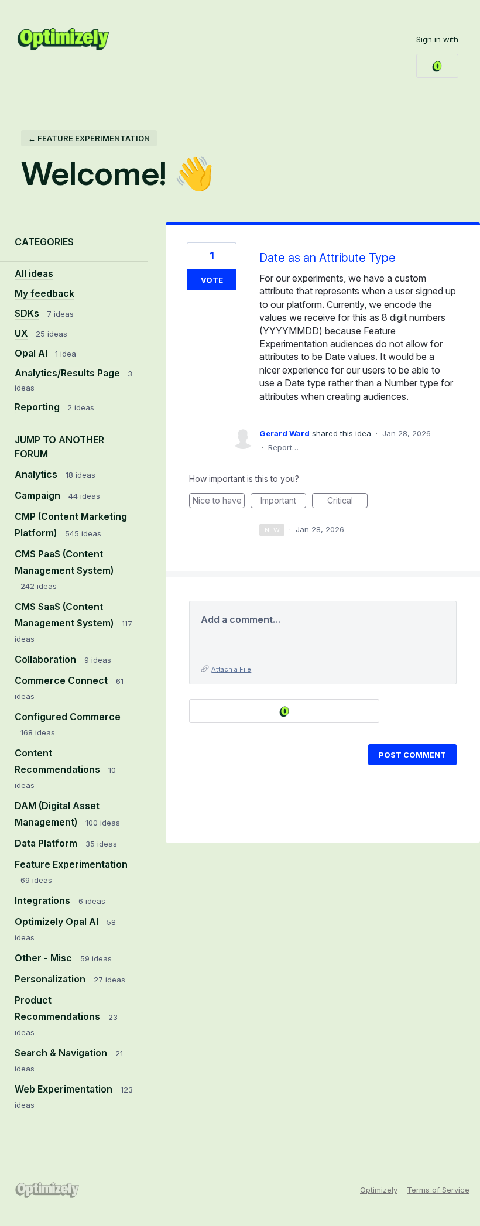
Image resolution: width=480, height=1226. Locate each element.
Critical (347, 501)
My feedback (44, 293)
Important (283, 501)
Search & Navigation (62, 1053)
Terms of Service (438, 1189)
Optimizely (378, 1189)
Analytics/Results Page (67, 373)
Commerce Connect (62, 680)
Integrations (44, 900)
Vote (212, 280)
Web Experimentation (65, 1089)
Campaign (39, 495)
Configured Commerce (68, 716)
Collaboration (46, 659)
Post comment (412, 754)
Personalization (51, 979)
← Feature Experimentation (89, 138)
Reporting (37, 407)
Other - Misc (44, 958)
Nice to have (219, 501)
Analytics (37, 474)
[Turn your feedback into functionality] (63, 39)
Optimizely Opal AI (58, 921)
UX (21, 333)
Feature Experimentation (71, 864)
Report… (283, 447)
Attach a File (231, 669)
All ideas (34, 273)
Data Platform (47, 843)
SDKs (27, 313)
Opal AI (31, 353)
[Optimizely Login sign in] (437, 66)
